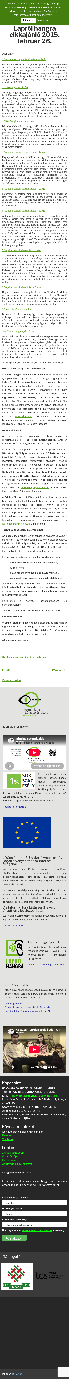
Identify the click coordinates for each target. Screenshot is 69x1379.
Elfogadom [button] (28, 20)
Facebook (8, 1135)
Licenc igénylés (13, 1003)
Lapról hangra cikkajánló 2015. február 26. (34, 35)
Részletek (42, 20)
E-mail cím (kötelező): (14, 1219)
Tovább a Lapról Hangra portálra (46, 964)
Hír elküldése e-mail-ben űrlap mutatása (24, 657)
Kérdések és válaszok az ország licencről (27, 1011)
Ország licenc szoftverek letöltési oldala (27, 1007)
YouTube (7, 1139)
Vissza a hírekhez (11, 680)
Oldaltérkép (9, 1156)
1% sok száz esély (13, 1152)
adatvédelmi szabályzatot (37, 1230)
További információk (14, 806)
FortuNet (17, 1373)
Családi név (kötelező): (15, 1197)
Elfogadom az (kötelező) (34, 1230)
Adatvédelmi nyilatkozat (17, 1164)
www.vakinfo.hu (23, 416)
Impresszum (9, 1160)
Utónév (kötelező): (12, 1208)
